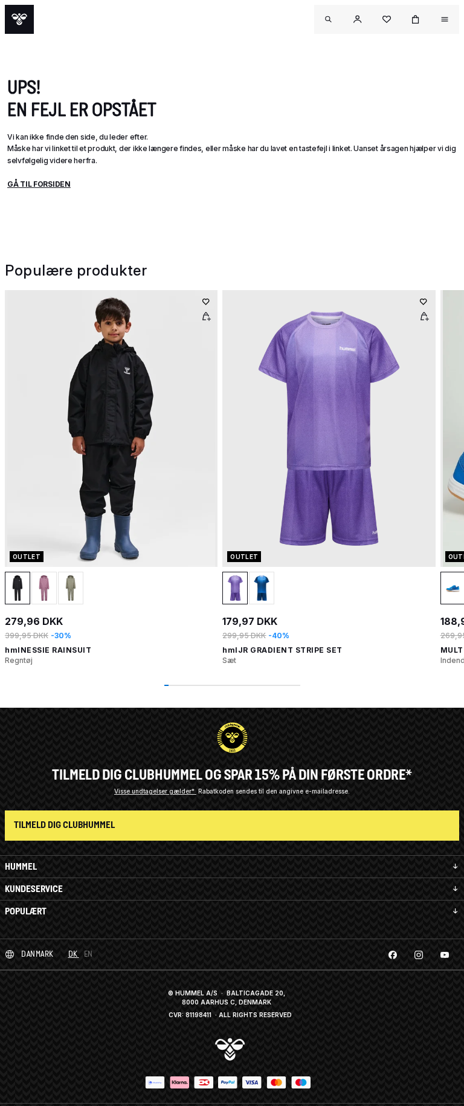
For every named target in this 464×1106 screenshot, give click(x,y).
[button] (357, 19)
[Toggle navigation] (328, 19)
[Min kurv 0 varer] (415, 19)
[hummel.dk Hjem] (19, 19)
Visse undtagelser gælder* (155, 791)
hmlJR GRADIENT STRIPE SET (282, 650)
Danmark (37, 954)
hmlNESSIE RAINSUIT (48, 650)
